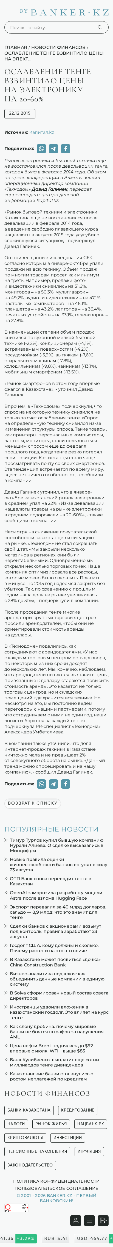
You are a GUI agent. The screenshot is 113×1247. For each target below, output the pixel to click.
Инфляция (89, 1151)
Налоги (16, 1124)
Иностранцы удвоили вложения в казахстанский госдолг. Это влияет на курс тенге (59, 1012)
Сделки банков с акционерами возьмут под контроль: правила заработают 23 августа (55, 931)
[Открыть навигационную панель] (89, 1220)
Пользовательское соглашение (56, 1188)
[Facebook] (65, 148)
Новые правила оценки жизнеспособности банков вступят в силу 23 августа (58, 864)
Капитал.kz (41, 132)
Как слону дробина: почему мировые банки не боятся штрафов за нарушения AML (57, 1032)
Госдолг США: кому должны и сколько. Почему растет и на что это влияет (54, 948)
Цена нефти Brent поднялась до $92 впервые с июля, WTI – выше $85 (51, 1048)
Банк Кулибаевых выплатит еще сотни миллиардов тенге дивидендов (54, 1062)
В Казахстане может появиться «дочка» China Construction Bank (55, 962)
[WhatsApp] (41, 148)
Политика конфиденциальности (56, 1181)
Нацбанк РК (90, 1124)
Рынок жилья (51, 1124)
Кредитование (77, 1110)
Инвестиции (67, 1138)
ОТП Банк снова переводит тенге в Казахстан (50, 881)
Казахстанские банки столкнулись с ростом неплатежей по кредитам (51, 1076)
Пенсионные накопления (37, 1151)
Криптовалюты (25, 1138)
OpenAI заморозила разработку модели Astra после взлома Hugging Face (56, 895)
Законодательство (30, 1165)
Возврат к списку (32, 803)
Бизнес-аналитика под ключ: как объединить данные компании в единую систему (57, 979)
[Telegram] (53, 148)
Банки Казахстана (29, 1110)
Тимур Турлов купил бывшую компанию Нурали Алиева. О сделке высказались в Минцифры (56, 845)
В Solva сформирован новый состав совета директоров (59, 995)
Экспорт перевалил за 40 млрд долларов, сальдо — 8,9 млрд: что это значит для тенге (58, 912)
